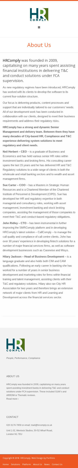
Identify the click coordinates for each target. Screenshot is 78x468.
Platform (26, 464)
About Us (37, 464)
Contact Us (57, 464)
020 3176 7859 (13, 425)
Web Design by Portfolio (43, 458)
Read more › (12, 399)
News (47, 464)
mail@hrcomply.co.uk (41, 425)
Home (6, 464)
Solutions (15, 464)
